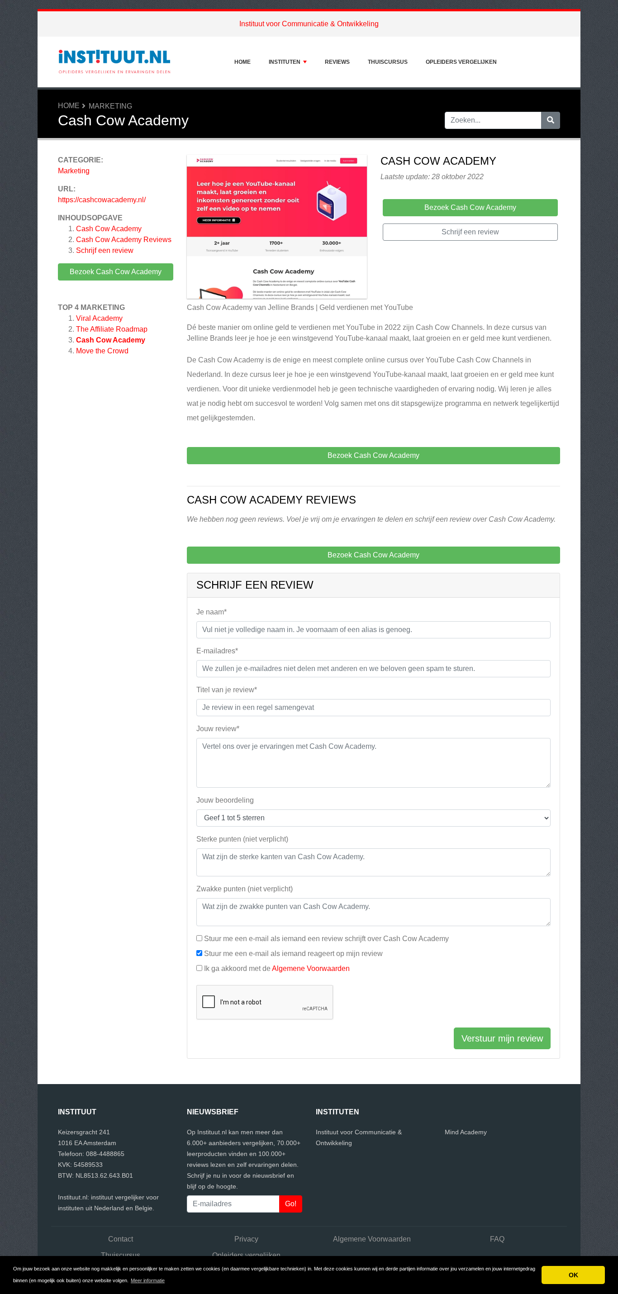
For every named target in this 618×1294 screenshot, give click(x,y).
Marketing (110, 106)
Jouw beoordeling (225, 800)
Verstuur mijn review (502, 1038)
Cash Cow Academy (109, 229)
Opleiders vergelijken (461, 62)
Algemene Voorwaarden (311, 968)
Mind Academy (466, 1132)
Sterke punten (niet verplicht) (242, 839)
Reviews (337, 62)
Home (242, 62)
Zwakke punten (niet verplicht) (244, 889)
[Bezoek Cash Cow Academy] (277, 228)
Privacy (246, 1239)
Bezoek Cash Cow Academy (116, 272)
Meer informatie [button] (148, 1280)
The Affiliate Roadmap (111, 329)
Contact (120, 1239)
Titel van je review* (226, 690)
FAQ (497, 1239)
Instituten (284, 62)
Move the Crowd (102, 351)
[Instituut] (114, 62)
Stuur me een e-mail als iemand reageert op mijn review (293, 953)
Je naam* (211, 612)
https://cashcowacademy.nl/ (102, 200)
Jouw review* (217, 729)
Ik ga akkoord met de (277, 968)
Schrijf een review (104, 250)
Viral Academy (99, 318)
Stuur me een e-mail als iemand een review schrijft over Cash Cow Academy (326, 938)
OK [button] (573, 1275)
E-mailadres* (217, 651)
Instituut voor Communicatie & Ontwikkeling (309, 24)
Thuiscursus (388, 62)
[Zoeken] (550, 120)
